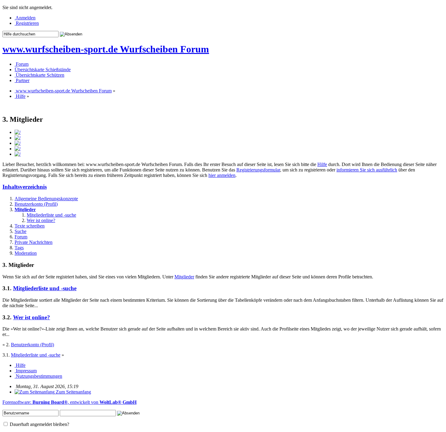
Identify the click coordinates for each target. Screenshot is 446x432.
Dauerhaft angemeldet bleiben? (38, 424)
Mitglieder (25, 209)
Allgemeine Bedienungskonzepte (46, 198)
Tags (19, 247)
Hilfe (322, 164)
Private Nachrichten (33, 242)
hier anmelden (221, 175)
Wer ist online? (41, 220)
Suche (20, 231)
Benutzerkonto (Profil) (36, 204)
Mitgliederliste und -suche (51, 215)
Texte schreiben (30, 225)
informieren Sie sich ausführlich (366, 169)
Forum (21, 236)
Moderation (26, 253)
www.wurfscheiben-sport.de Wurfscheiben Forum (105, 49)
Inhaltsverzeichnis (24, 187)
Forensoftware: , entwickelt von (69, 402)
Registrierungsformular (258, 169)
